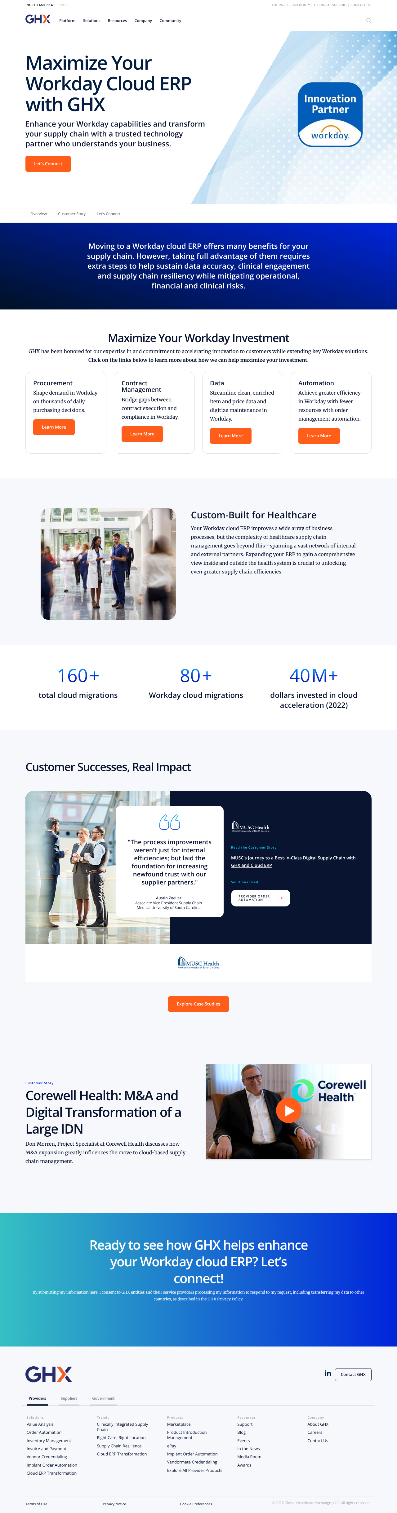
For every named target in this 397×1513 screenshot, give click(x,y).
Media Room (249, 1456)
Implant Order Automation (52, 1465)
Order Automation (44, 1432)
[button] (67, 20)
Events (243, 1440)
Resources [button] (117, 20)
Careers (315, 1432)
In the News (248, 1448)
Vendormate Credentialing (192, 1462)
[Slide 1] (198, 963)
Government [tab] (103, 1398)
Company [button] (143, 20)
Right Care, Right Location (121, 1437)
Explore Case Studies (198, 1004)
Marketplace (179, 1424)
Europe (62, 5)
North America (39, 5)
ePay (171, 1446)
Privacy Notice (114, 1504)
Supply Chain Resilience (119, 1446)
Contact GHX (353, 1374)
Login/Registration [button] (289, 5)
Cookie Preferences (196, 1504)
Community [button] (170, 20)
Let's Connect (48, 164)
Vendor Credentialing (47, 1456)
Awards (244, 1465)
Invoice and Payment (46, 1448)
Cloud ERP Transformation (52, 1473)
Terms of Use (36, 1504)
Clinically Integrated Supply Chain (122, 1426)
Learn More (54, 427)
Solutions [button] (91, 20)
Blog (241, 1432)
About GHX (318, 1424)
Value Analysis (40, 1424)
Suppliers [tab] (69, 1398)
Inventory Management (49, 1440)
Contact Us (360, 5)
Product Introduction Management (187, 1434)
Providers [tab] (37, 1398)
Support (244, 1424)
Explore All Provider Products (194, 1470)
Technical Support (330, 5)
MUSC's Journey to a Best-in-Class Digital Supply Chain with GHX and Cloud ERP (293, 861)
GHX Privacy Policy (225, 1299)
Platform (67, 20)
